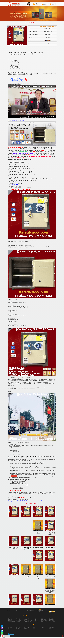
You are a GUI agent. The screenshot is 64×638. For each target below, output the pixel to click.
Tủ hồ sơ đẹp (10, 627)
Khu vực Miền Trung (40, 611)
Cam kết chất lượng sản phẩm (15, 64)
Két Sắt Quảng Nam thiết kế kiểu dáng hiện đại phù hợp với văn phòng (38, 577)
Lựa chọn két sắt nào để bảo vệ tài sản (15, 68)
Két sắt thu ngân (10, 620)
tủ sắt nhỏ (49, 386)
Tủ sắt (50, 628)
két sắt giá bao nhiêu (27, 386)
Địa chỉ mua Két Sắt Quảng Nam (38, 561)
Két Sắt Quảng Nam (38, 517)
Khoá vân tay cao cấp (44, 621)
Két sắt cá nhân (35, 619)
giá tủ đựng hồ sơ (32, 386)
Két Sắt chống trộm (35, 621)
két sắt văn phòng (10, 386)
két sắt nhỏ (34, 388)
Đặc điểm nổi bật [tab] (10, 48)
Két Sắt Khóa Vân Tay (44, 620)
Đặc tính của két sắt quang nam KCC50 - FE (17, 62)
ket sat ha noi (11, 486)
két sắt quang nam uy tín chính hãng (15, 67)
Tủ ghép (25, 628)
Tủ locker (34, 628)
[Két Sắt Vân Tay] (32, 133)
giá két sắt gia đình (22, 387)
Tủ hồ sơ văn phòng (35, 629)
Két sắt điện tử (10, 618)
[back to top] (62, 636)
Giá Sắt (42, 630)
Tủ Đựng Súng (18, 610)
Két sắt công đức (18, 620)
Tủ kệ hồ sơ (50, 630)
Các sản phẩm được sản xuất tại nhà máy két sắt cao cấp (19, 69)
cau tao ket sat (24, 388)
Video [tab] (22, 48)
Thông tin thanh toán (14, 65)
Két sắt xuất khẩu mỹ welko (30, 610)
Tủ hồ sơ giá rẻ (26, 629)
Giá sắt (9, 628)
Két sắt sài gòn (10, 617)
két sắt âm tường (39, 387)
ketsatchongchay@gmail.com (14, 319)
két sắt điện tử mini (38, 386)
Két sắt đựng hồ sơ (18, 621)
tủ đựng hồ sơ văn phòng (45, 387)
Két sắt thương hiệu (43, 619)
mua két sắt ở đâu (53, 386)
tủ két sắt (46, 386)
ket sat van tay (18, 387)
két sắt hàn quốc (12, 487)
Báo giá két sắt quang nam (13, 60)
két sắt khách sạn (12, 482)
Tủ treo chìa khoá (51, 627)
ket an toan (35, 387)
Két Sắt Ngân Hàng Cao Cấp (20, 612)
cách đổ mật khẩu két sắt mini (29, 387)
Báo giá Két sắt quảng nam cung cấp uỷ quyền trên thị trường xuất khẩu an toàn (26, 548)
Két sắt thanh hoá (51, 617)
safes (10, 483)
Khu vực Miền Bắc (40, 610)
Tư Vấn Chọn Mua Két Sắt (28, 620)
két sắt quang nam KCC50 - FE (14, 61)
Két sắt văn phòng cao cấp (11, 621)
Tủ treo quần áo (18, 628)
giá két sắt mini (13, 387)
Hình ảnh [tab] (15, 48)
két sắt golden (12, 388)
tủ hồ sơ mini (50, 387)
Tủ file (41, 628)
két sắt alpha (22, 386)
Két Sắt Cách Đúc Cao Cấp (11, 612)
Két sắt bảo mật (26, 619)
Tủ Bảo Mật (28, 612)
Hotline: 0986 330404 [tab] (31, 48)
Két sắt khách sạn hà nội (36, 617)
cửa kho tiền (9, 387)
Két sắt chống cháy (51, 619)
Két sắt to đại (10, 619)
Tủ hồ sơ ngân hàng (43, 629)
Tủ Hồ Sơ (9, 610)
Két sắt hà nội (18, 618)
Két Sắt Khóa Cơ (35, 620)
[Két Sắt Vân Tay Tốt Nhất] (32, 351)
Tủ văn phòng (51, 629)
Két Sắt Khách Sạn (18, 611)
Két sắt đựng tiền (26, 618)
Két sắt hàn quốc (43, 618)
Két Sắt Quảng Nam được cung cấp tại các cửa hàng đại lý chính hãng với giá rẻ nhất (50, 533)
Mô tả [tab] (19, 48)
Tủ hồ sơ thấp (18, 627)
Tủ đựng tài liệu (10, 629)
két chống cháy (43, 386)
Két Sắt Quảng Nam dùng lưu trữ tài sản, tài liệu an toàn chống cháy (50, 591)
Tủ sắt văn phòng (26, 627)
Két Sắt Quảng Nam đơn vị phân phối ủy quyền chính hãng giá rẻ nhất (14, 518)
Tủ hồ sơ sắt (42, 627)
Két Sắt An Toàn (10, 611)
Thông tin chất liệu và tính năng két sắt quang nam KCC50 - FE (20, 63)
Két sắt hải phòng (18, 617)
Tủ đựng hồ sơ (18, 629)
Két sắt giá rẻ (51, 618)
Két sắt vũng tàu (43, 617)
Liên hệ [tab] (25, 48)
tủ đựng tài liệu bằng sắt (29, 388)
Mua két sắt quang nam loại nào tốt (14, 66)
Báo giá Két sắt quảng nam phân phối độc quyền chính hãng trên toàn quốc (26, 518)
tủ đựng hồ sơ (11, 480)
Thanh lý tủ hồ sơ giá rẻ (11, 630)
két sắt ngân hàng (12, 481)
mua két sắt (19, 386)
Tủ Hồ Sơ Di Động (26, 630)
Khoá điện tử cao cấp (52, 621)
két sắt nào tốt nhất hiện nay (18, 388)
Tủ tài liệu (34, 627)
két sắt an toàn (12, 485)
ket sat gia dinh (15, 386)
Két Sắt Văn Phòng (29, 611)
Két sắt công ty (18, 619)
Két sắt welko (34, 618)
